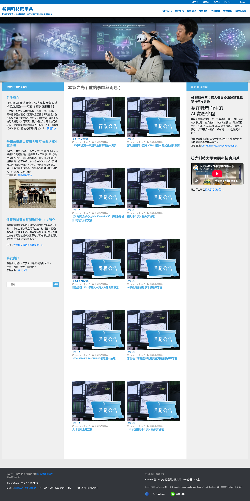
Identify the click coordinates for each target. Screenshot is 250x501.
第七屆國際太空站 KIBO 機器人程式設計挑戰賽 (153, 145)
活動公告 (85, 138)
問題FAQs (240, 10)
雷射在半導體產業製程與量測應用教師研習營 (152, 358)
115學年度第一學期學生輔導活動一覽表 (94, 145)
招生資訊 (167, 10)
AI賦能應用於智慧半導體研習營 (144, 287)
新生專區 (76, 280)
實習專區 (227, 10)
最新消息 (179, 10)
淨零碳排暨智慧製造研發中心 (28, 244)
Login (242, 2)
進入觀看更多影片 (214, 189)
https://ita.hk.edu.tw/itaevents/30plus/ (219, 145)
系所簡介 (191, 10)
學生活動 (76, 138)
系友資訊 (22, 270)
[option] (125, 49)
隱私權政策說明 (45, 473)
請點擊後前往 (25, 175)
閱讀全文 (51, 128)
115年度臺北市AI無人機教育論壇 (145, 429)
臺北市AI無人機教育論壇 (141, 216)
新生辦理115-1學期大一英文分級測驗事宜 (95, 287)
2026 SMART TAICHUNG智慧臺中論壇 (94, 358)
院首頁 (207, 1)
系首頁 (218, 1)
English (228, 1)
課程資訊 (203, 10)
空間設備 (215, 10)
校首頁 (196, 1)
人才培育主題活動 (82, 429)
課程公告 (85, 280)
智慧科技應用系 (27, 10)
